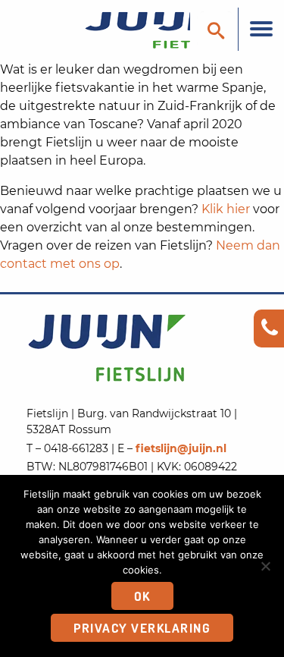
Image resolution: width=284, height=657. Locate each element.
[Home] (132, 29)
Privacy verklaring (142, 628)
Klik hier (225, 209)
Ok (142, 596)
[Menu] (261, 29)
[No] (265, 566)
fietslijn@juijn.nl (181, 448)
